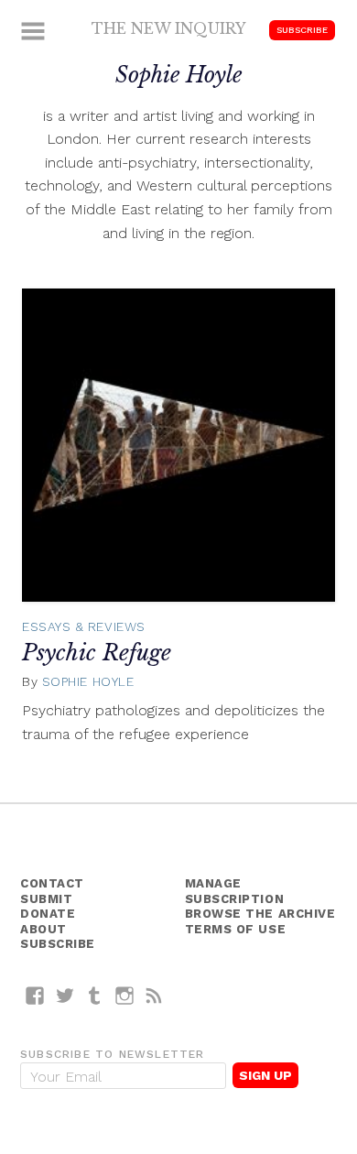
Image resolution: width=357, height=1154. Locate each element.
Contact (52, 883)
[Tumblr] (95, 995)
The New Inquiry (169, 28)
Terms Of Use (236, 929)
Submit (46, 899)
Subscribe (302, 30)
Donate (47, 913)
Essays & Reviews (84, 626)
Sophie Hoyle (88, 681)
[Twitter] (65, 995)
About (43, 929)
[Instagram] (125, 995)
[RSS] (154, 995)
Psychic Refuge (96, 652)
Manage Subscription (235, 891)
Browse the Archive (260, 913)
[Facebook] (35, 995)
